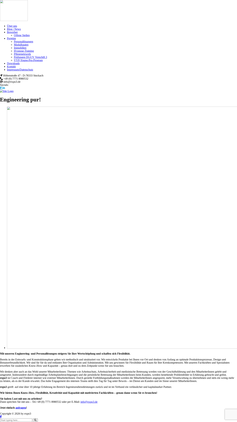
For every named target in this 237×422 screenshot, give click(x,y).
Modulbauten (21, 44)
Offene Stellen (22, 35)
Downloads (13, 63)
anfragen (20, 407)
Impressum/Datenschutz (20, 69)
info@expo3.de (89, 401)
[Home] (7, 91)
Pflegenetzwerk (22, 54)
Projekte (11, 38)
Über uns (12, 25)
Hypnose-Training (24, 50)
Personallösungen (23, 41)
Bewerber (12, 32)
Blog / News (14, 29)
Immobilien (20, 47)
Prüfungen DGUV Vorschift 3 (30, 57)
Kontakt (11, 66)
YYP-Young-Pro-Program (28, 60)
